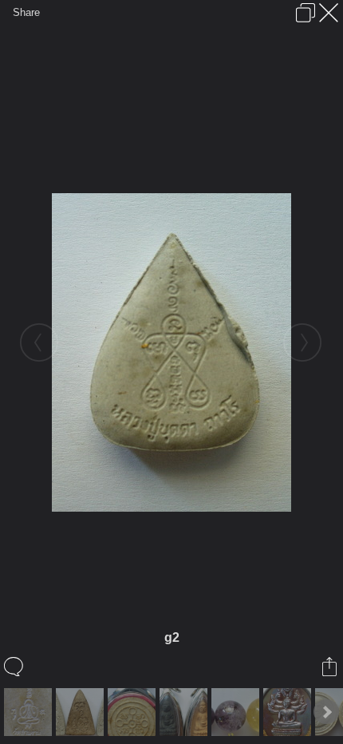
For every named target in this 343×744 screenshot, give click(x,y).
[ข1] (237, 712)
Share (26, 12)
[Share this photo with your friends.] (330, 666)
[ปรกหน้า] (289, 712)
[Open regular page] (305, 12)
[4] (185, 712)
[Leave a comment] (15, 666)
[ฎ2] (134, 712)
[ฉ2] (82, 712)
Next (326, 712)
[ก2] (30, 712)
